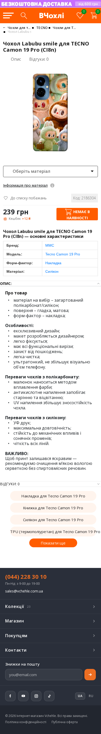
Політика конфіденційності (25, 722)
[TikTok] (49, 696)
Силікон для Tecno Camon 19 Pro (53, 519)
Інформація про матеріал (25, 185)
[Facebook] (10, 696)
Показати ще (53, 542)
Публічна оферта (65, 722)
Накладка (53, 263)
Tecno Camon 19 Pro (62, 254)
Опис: (6, 283)
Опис (16, 59)
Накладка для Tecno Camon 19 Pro (53, 495)
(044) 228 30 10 (26, 576)
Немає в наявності (78, 214)
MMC (49, 245)
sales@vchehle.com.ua (24, 591)
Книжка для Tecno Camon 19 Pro (53, 507)
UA (65, 7)
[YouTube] (23, 696)
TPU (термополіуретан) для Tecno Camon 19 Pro (53, 531)
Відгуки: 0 (39, 59)
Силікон (52, 271)
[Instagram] (36, 696)
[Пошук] (24, 15)
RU (91, 696)
